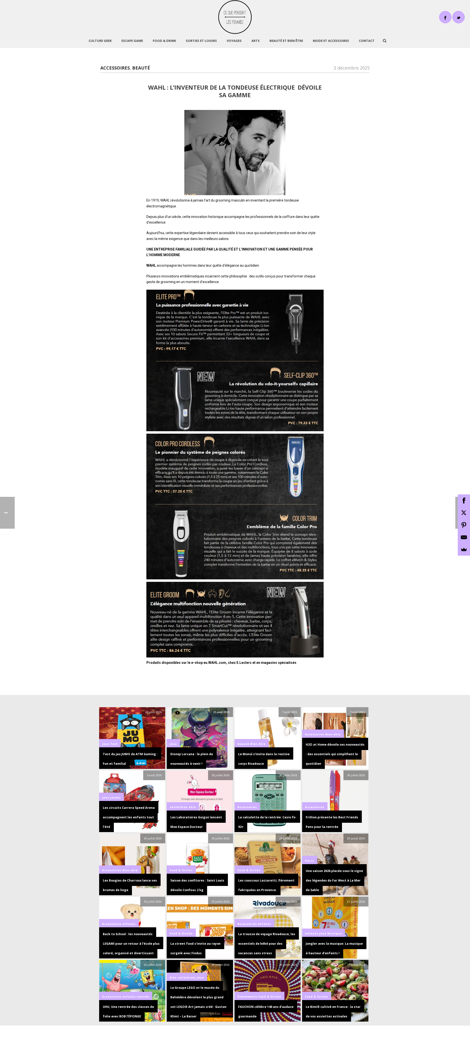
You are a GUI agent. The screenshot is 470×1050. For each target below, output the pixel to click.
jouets (115, 797)
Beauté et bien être (286, 40)
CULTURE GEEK (100, 40)
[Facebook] (464, 500)
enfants (129, 924)
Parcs (309, 860)
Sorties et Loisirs (201, 40)
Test (114, 744)
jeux (105, 744)
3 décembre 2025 (352, 68)
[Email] (464, 537)
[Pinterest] (464, 525)
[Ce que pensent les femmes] (235, 17)
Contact (367, 40)
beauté (141, 68)
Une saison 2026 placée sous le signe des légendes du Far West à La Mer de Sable (334, 880)
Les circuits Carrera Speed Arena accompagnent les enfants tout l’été (129, 817)
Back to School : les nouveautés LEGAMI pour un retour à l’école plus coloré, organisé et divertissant (131, 943)
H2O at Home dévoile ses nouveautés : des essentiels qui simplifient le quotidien (335, 754)
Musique (334, 933)
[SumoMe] (464, 549)
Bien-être (258, 744)
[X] (464, 513)
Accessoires (115, 68)
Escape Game (132, 40)
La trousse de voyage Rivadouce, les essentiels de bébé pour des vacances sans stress (266, 943)
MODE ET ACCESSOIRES (331, 40)
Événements (247, 996)
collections (186, 977)
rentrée (143, 996)
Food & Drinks (181, 870)
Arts (255, 40)
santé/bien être (183, 807)
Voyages (234, 40)
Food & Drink (164, 40)
